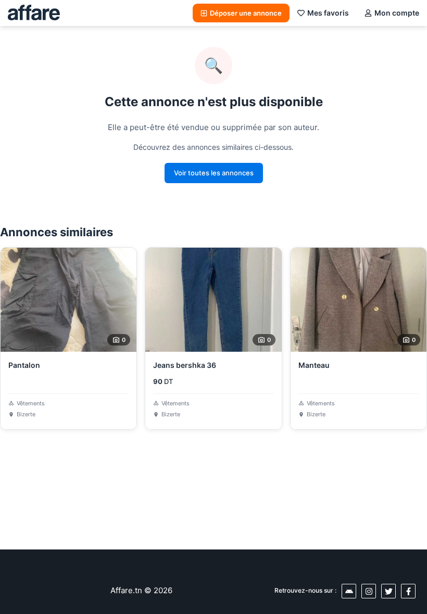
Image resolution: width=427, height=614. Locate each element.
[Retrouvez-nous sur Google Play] (349, 591)
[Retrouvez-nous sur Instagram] (368, 591)
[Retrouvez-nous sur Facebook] (408, 591)
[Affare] (34, 13)
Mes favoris (328, 12)
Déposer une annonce (246, 13)
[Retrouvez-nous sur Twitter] (388, 591)
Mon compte (396, 12)
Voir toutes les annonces (214, 173)
